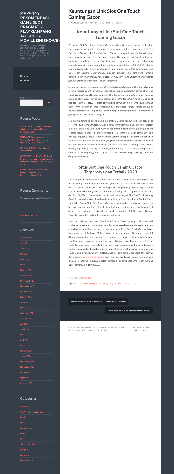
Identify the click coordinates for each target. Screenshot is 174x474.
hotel (22, 422)
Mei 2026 (24, 254)
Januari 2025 (25, 302)
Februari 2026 (26, 270)
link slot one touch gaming (84, 283)
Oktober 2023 (26, 372)
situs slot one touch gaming (125, 283)
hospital (23, 417)
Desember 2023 (27, 361)
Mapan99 (24, 80)
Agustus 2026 (26, 237)
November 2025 (27, 286)
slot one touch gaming (92, 256)
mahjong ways (26, 428)
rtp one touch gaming (104, 283)
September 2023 (27, 378)
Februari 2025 (26, 297)
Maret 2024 (25, 345)
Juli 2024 (24, 324)
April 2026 (24, 259)
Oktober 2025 (26, 291)
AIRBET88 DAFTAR (28, 215)
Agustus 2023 (26, 383)
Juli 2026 (24, 243)
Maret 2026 (25, 264)
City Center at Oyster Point (31, 412)
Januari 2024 (25, 356)
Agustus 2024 (26, 318)
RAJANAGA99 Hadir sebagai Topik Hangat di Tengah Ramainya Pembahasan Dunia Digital (34, 172)
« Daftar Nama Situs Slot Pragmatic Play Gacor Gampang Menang (98, 301)
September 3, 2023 (77, 23)
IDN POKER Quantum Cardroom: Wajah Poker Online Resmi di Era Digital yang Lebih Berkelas (34, 140)
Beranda (24, 76)
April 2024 (24, 340)
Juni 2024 (24, 329)
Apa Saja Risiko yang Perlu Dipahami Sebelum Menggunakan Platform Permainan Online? (35, 129)
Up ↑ (144, 330)
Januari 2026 (25, 275)
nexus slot (24, 433)
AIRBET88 (24, 406)
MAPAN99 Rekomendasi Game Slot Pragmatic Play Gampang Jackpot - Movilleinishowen (40, 27)
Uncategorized (26, 460)
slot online (24, 455)
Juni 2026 (24, 248)
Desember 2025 (27, 281)
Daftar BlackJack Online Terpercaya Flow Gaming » (129, 310)
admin (93, 23)
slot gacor (24, 449)
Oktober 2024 (26, 308)
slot (21, 439)
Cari (22, 98)
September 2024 (27, 313)
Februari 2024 (26, 351)
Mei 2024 (24, 334)
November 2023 (27, 367)
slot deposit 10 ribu (28, 444)
